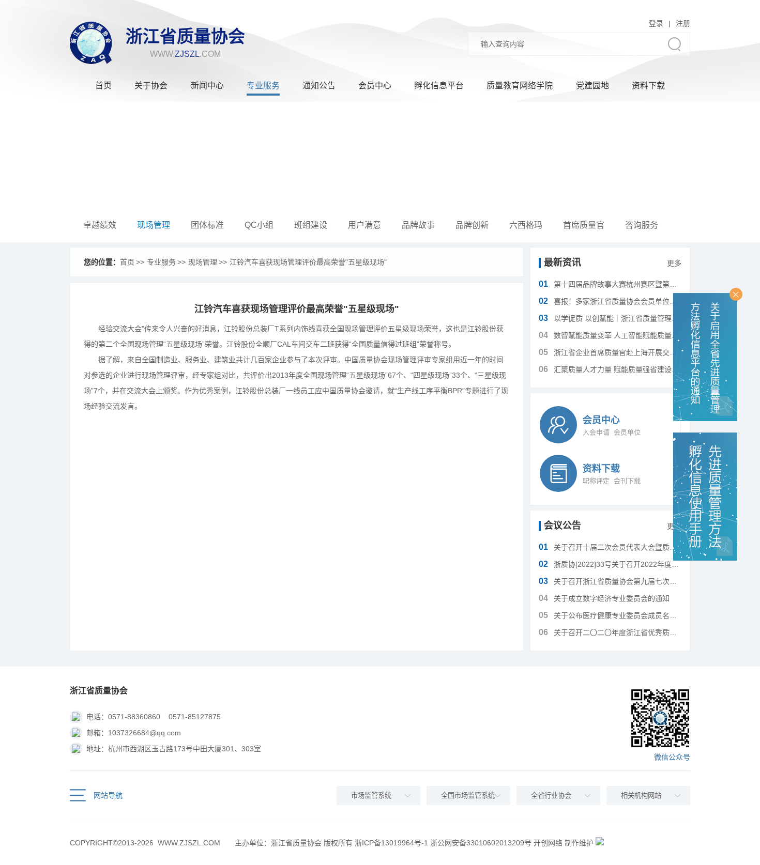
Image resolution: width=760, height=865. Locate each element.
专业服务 (263, 85)
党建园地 (592, 85)
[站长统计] (600, 843)
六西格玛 (525, 225)
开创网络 (548, 843)
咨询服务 (641, 225)
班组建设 (310, 225)
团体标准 (207, 225)
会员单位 (627, 432)
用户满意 (364, 225)
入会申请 (596, 432)
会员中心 (374, 85)
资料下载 (648, 85)
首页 (103, 85)
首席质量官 (583, 225)
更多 (674, 263)
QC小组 (259, 225)
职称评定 (596, 480)
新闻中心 (207, 85)
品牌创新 (472, 225)
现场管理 (153, 225)
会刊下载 (627, 480)
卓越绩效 (99, 225)
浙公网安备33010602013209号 (480, 843)
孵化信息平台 (439, 85)
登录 (656, 23)
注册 (683, 23)
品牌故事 (418, 225)
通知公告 (319, 85)
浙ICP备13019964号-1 (391, 843)
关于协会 (151, 85)
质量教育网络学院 (520, 85)
